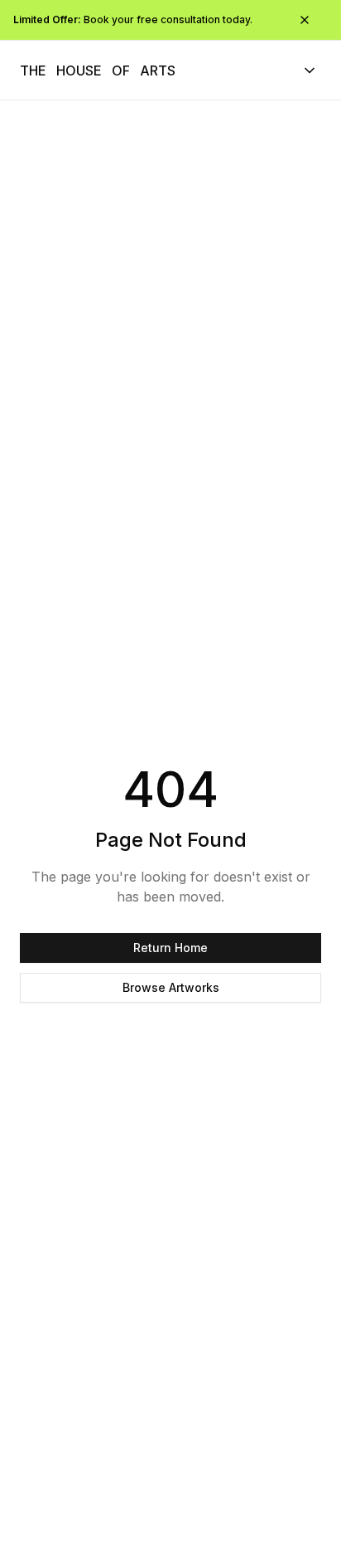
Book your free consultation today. (132, 19)
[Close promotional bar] (305, 20)
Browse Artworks (170, 987)
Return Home (170, 947)
